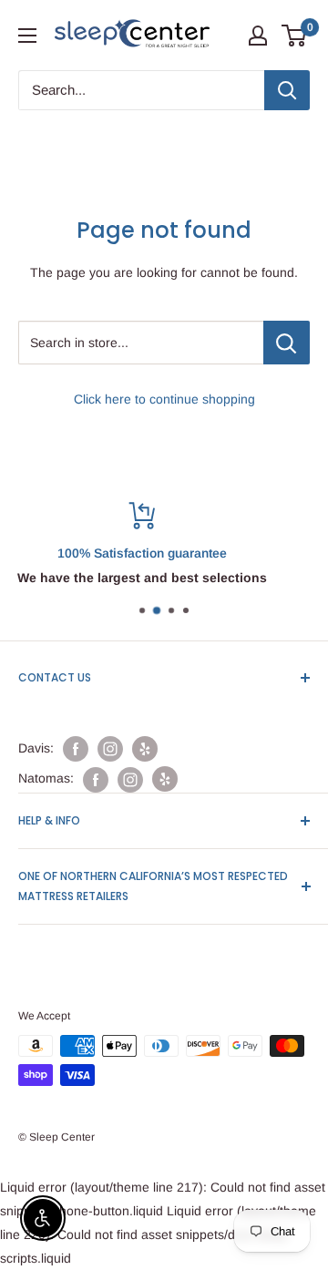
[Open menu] (27, 35)
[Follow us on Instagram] (110, 749)
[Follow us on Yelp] (145, 749)
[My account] (258, 36)
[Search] (287, 90)
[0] (294, 35)
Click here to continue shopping (164, 399)
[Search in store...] (286, 342)
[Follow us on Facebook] (75, 749)
